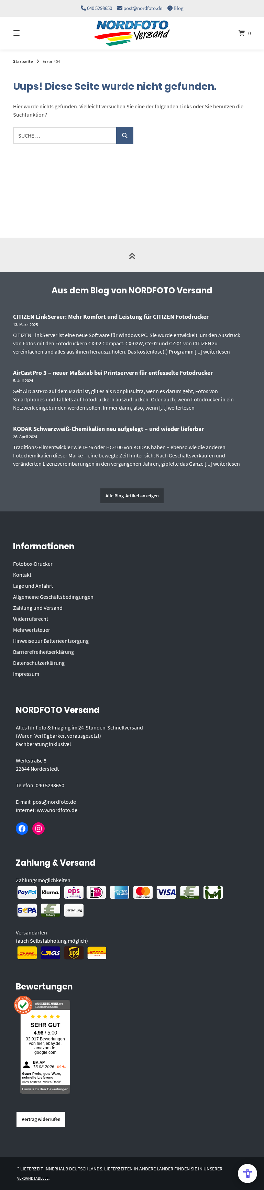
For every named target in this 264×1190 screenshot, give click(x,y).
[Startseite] (132, 33)
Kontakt (22, 574)
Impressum (26, 673)
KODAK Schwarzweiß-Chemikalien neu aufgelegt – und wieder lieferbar (108, 429)
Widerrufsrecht (30, 618)
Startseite (23, 61)
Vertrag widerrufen (41, 1119)
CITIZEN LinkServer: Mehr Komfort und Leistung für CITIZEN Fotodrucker (111, 317)
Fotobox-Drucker (33, 563)
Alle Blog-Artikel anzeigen (132, 496)
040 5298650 (99, 8)
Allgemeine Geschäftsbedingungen (53, 596)
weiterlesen (216, 351)
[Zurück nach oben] (132, 255)
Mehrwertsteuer (31, 629)
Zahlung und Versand (38, 607)
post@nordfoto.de (142, 8)
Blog (179, 8)
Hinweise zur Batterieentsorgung (51, 640)
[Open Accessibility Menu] (247, 1173)
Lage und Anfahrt (33, 585)
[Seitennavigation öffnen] (28, 33)
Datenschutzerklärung (39, 662)
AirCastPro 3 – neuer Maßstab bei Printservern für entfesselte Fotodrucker (113, 373)
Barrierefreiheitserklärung (43, 651)
